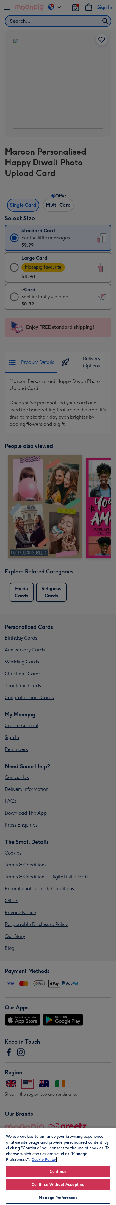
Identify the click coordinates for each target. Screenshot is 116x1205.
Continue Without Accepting (58, 1184)
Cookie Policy (44, 1159)
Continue (58, 1171)
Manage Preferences (58, 1197)
